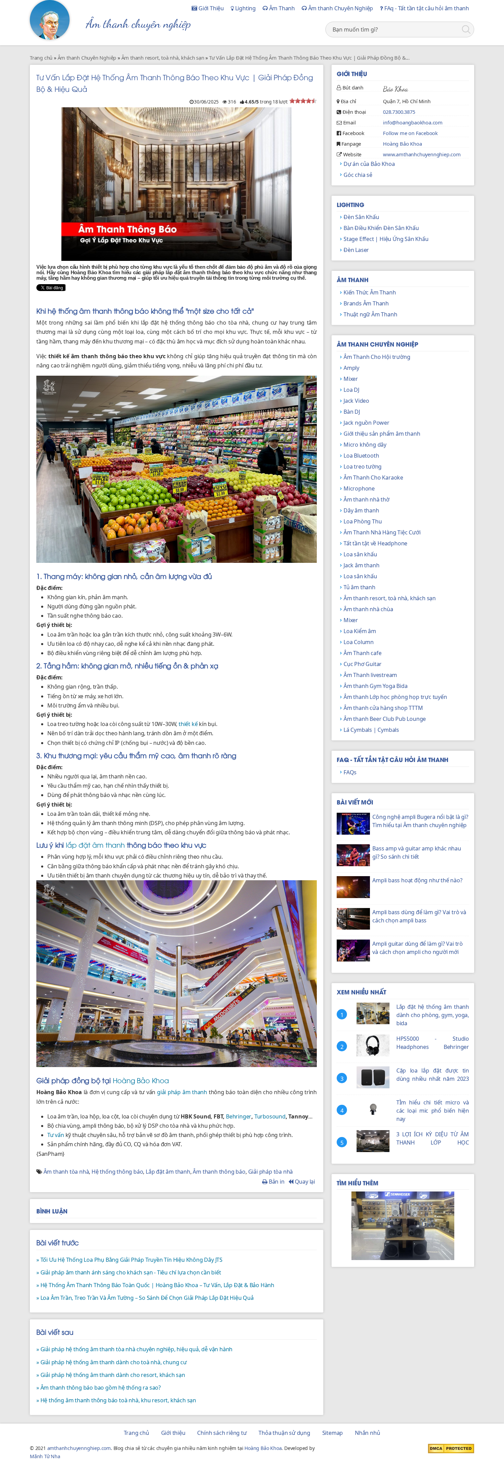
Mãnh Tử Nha (45, 1456)
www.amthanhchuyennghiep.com (422, 154)
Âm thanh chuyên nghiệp (138, 23)
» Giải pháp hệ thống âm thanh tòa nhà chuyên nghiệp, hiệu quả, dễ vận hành (134, 1349)
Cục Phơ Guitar (363, 664)
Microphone (359, 488)
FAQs (350, 772)
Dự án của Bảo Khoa (369, 164)
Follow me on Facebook (410, 133)
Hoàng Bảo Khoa (141, 1080)
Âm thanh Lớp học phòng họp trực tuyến (395, 697)
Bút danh (353, 87)
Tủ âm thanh (359, 587)
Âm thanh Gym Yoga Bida (376, 686)
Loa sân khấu (360, 554)
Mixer (351, 379)
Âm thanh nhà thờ (366, 499)
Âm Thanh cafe (362, 653)
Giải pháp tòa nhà (270, 1171)
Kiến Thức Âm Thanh (370, 292)
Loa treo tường (363, 466)
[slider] (303, 101)
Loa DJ (351, 390)
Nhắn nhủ (367, 1433)
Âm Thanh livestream (370, 675)
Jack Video (356, 400)
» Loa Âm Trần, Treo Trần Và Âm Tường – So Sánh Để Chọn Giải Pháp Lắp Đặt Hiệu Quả (145, 1298)
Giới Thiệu (210, 8)
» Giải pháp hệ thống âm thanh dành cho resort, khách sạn (110, 1375)
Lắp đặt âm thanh (168, 1171)
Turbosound (270, 1116)
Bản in (275, 1181)
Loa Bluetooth (361, 455)
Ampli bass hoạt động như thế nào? (417, 880)
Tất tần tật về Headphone (375, 543)
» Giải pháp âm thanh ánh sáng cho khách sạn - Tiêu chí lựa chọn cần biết (128, 1272)
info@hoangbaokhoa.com (413, 122)
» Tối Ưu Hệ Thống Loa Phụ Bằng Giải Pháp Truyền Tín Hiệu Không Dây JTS (129, 1259)
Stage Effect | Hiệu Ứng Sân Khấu (386, 239)
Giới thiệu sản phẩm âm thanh (382, 433)
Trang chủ (136, 1433)
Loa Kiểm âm (360, 631)
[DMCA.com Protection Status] (451, 1448)
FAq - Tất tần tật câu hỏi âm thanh (426, 8)
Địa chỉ (349, 101)
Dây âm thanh (361, 510)
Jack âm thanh (361, 565)
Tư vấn (55, 1135)
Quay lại (304, 1181)
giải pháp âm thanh (182, 1092)
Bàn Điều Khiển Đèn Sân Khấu (381, 228)
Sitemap (332, 1433)
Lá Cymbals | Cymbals (371, 730)
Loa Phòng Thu (363, 521)
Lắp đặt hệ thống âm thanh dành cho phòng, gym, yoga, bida (432, 1015)
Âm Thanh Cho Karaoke (373, 477)
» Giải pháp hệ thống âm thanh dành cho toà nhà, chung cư (111, 1362)
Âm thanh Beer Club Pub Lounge (385, 719)
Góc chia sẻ (358, 175)
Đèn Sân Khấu (361, 217)
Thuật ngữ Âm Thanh (370, 314)
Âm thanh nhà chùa (368, 609)
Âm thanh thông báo (219, 1171)
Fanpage (351, 143)
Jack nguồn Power (366, 422)
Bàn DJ (352, 411)
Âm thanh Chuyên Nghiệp (340, 8)
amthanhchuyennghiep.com (79, 1448)
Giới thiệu (173, 1433)
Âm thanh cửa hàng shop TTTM (383, 708)
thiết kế (188, 724)
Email (349, 122)
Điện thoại (354, 111)
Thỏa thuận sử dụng (284, 1433)
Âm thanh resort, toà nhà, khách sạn (390, 598)
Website (352, 154)
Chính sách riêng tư (222, 1433)
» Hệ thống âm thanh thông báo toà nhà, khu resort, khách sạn (116, 1400)
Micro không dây (365, 444)
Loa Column (359, 642)
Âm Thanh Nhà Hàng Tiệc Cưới (382, 532)
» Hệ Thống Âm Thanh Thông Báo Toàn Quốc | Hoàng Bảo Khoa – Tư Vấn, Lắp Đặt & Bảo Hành (155, 1285)
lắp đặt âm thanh (95, 844)
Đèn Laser (356, 250)
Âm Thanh (281, 8)
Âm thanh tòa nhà (66, 1171)
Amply (351, 368)
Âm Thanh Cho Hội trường (377, 357)
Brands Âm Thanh (366, 303)
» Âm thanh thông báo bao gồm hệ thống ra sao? (98, 1387)
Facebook (353, 133)
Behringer (238, 1116)
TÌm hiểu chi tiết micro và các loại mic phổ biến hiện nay (432, 1111)
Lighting (245, 8)
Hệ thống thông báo (117, 1171)
